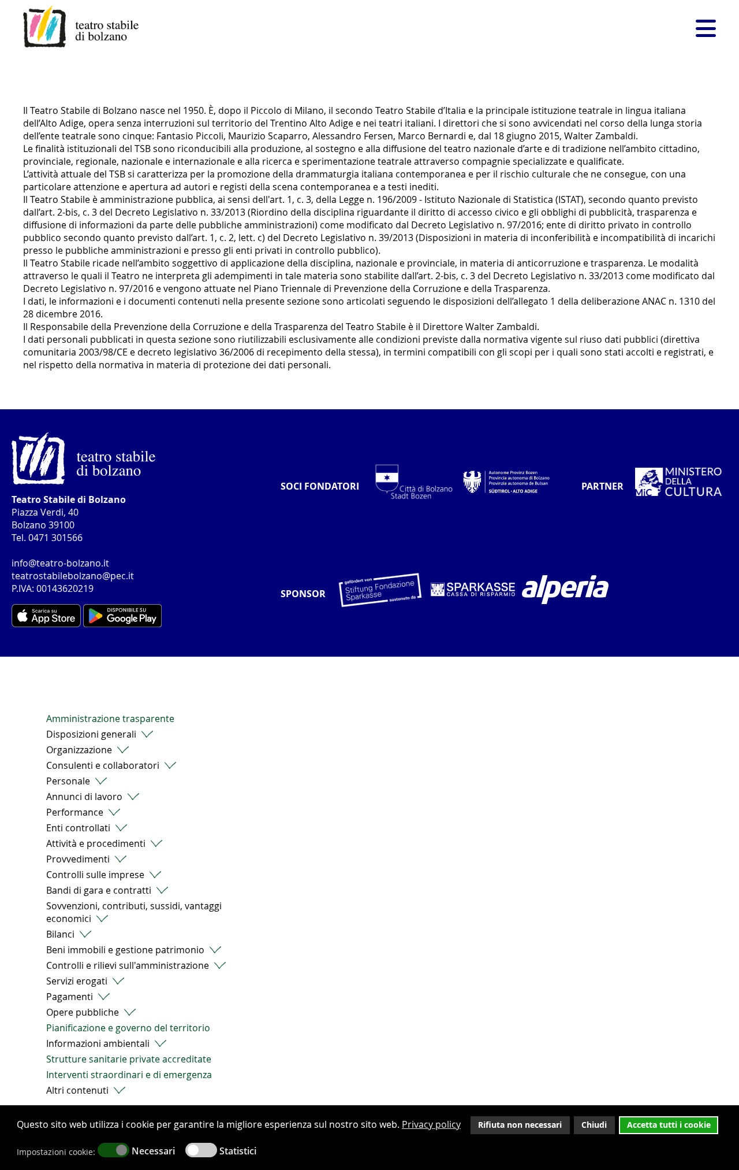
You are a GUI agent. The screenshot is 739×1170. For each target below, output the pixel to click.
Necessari (153, 1151)
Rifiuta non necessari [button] (520, 1125)
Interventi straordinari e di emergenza (129, 1074)
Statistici (237, 1151)
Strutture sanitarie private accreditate (128, 1059)
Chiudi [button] (594, 1125)
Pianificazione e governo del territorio (128, 1027)
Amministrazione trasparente (110, 718)
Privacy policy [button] (431, 1124)
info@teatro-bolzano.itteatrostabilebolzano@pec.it (73, 569)
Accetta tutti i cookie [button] (669, 1125)
